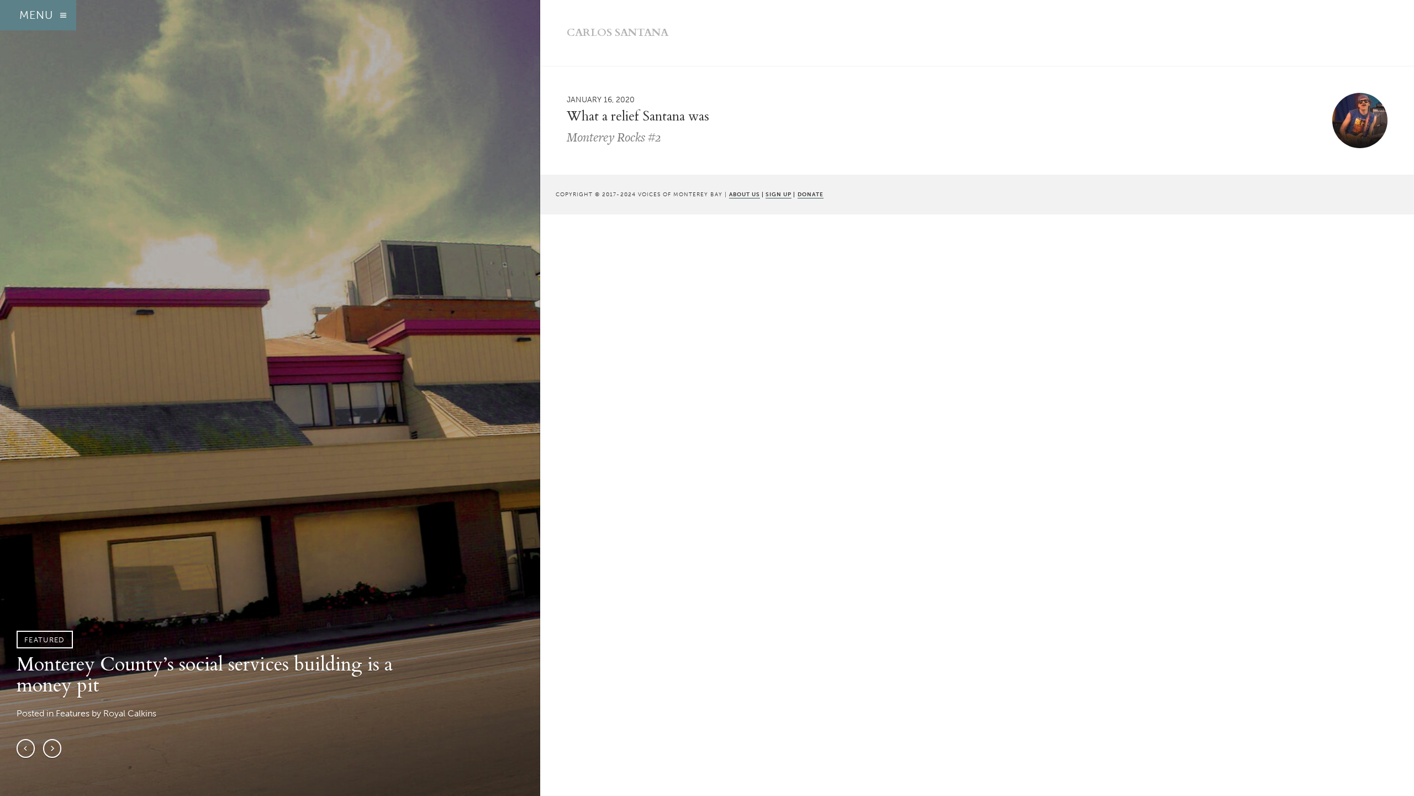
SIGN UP (779, 194)
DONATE (811, 194)
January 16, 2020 (601, 99)
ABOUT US (744, 194)
